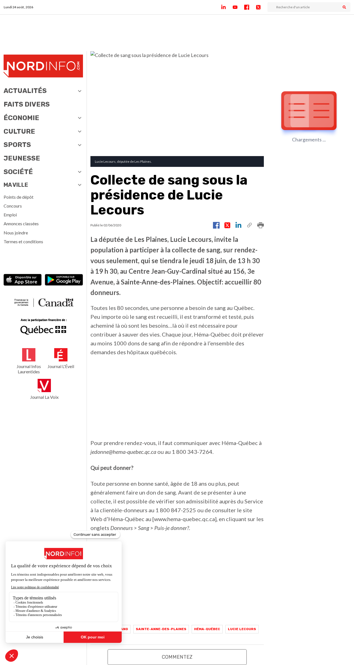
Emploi (10, 214)
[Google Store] (64, 280)
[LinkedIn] (227, 7)
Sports (17, 145)
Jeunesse (22, 158)
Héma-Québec (207, 629)
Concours (13, 205)
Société (18, 172)
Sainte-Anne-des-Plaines (161, 629)
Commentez (177, 657)
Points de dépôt (18, 197)
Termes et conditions (23, 241)
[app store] (23, 280)
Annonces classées (21, 223)
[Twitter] (261, 7)
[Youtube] (238, 7)
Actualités (25, 91)
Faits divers (27, 104)
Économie (21, 118)
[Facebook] (250, 7)
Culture (19, 131)
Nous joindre (16, 232)
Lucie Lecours (242, 629)
